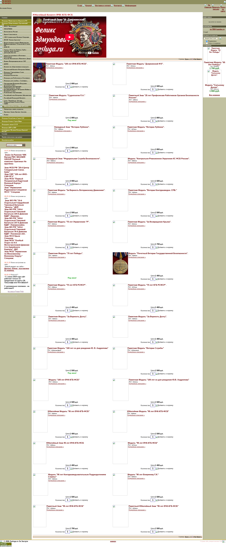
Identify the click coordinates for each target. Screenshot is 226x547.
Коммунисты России (11, 31)
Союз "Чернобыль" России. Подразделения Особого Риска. (14, 101)
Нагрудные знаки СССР (10, 124)
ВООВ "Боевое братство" (12, 40)
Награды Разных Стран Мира (12, 121)
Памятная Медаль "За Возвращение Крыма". (149, 222)
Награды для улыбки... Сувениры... (16, 80)
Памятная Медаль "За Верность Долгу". (67, 316)
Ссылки (4, 134)
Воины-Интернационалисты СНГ (15, 61)
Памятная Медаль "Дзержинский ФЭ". (145, 64)
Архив (18, 291)
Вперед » (199, 59)
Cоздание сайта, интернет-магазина (209, 541)
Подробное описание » (54, 68)
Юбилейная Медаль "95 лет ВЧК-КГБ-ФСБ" (69, 411)
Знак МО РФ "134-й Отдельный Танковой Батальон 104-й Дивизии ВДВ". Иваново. (16, 212)
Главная (4, 17)
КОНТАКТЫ (207, 26)
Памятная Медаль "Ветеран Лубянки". (146, 127)
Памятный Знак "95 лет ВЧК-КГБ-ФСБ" (65, 506)
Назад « (187, 59)
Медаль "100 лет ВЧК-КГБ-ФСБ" (64, 380)
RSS (22, 291)
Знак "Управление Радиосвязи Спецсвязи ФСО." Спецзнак (15, 189)
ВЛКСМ (6, 47)
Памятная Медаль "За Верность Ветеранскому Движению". (76, 190)
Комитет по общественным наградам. (16, 66)
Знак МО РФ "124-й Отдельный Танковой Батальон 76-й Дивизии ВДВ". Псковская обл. (15, 230)
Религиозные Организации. (13, 92)
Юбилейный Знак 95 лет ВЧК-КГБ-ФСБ (65, 443)
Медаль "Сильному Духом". (214, 86)
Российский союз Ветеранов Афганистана (17, 95)
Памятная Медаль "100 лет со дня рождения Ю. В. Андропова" (77, 348)
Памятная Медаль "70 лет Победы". (65, 253)
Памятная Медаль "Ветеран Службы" (146, 348)
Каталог (88, 6)
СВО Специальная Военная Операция (16, 37)
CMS (220, 541)
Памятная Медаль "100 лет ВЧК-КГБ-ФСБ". (66, 64)
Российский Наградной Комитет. (14, 98)
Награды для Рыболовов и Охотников (17, 78)
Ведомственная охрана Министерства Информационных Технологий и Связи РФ (17, 44)
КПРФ (6, 64)
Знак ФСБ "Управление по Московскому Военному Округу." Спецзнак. (15, 254)
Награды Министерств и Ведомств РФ (14, 21)
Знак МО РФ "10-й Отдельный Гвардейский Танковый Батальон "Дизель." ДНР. (16, 203)
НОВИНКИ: (207, 45)
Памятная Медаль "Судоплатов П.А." (67, 95)
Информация (130, 6)
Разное (6, 114)
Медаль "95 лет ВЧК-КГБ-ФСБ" (143, 443)
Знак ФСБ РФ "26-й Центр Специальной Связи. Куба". (16, 169)
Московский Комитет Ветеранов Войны (17, 69)
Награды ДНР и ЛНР (9, 127)
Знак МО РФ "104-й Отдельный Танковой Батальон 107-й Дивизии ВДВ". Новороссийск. (16, 221)
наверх (113, 541)
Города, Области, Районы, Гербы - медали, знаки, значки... (15, 50)
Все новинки (214, 95)
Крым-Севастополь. (10, 34)
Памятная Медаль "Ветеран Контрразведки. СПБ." (152, 190)
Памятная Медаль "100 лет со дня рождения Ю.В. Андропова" (159, 380)
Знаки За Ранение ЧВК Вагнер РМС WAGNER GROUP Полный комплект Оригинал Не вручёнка (15, 159)
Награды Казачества (11, 75)
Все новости (11, 291)
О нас (79, 6)
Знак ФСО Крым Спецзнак (12, 237)
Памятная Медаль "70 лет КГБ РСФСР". (67, 285)
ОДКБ (6, 103)
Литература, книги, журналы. (14, 109)
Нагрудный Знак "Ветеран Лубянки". (72, 127)
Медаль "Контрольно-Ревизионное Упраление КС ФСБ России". (159, 158)
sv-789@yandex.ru (217, 29)
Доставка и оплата (103, 6)
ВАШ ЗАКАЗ (207, 17)
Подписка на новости (210, 35)
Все (195, 59)
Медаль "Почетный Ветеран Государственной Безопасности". (158, 253)
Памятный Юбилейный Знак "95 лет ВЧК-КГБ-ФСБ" (154, 506)
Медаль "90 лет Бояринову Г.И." (143, 474)
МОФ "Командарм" (10, 26)
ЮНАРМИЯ (8, 29)
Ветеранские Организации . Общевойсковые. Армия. (13, 87)
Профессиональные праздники (12, 137)
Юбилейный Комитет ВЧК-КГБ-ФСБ (16, 106)
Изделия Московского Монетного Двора (17, 58)
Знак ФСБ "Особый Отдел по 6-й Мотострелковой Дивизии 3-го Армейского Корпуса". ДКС (16, 244)
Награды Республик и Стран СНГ (13, 118)
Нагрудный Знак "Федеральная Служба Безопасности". (73, 158)
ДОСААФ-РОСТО (10, 53)
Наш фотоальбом (8, 140)
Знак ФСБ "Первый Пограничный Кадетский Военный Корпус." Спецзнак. (16, 182)
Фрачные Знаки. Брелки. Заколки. (15, 112)
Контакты (118, 6)
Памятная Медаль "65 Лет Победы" (214, 63)
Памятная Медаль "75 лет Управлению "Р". (68, 222)
